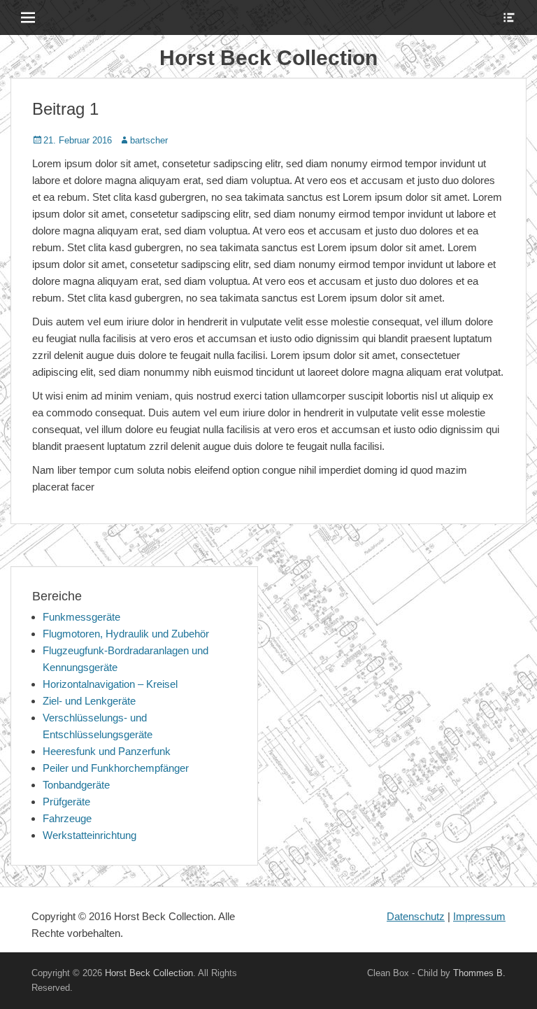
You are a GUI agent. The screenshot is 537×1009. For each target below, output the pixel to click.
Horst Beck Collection (268, 57)
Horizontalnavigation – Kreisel (110, 684)
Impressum (479, 916)
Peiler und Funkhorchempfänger (116, 768)
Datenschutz (416, 916)
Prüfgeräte (66, 801)
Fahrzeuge (67, 818)
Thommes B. (479, 973)
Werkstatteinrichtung (89, 835)
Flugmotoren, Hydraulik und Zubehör (126, 634)
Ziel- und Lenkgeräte (89, 701)
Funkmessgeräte (81, 617)
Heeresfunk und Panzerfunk (107, 751)
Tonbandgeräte (76, 785)
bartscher (149, 140)
